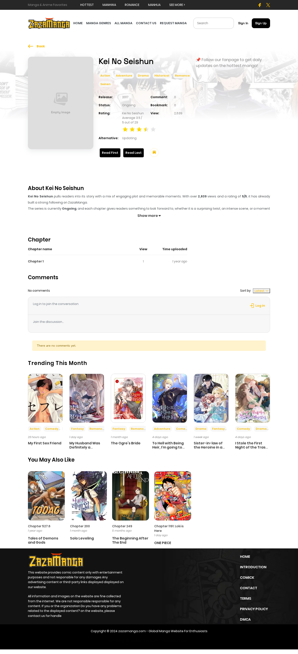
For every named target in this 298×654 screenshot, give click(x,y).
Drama (143, 76)
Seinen (105, 84)
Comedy (51, 429)
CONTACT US (146, 23)
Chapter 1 (36, 261)
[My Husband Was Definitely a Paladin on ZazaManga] (87, 398)
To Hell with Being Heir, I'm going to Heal (168, 447)
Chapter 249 (122, 526)
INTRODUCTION (253, 567)
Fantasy (77, 429)
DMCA (245, 619)
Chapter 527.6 (39, 526)
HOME (78, 23)
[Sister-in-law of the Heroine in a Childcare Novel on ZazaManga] (211, 398)
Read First (110, 153)
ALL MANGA (123, 23)
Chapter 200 (80, 526)
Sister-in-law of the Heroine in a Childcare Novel (208, 447)
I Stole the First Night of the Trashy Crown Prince (252, 447)
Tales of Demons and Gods (43, 540)
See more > (177, 5)
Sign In (243, 23)
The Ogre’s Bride (125, 443)
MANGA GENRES (98, 23)
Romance (182, 76)
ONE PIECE (162, 542)
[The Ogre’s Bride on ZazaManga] (128, 398)
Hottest (87, 5)
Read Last (133, 153)
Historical (161, 76)
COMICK (247, 577)
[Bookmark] (154, 152)
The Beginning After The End (130, 540)
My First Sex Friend (44, 443)
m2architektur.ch (174, 640)
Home (245, 556)
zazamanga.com (132, 631)
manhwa (109, 5)
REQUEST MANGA (173, 23)
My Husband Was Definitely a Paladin (84, 447)
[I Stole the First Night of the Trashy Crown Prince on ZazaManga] (252, 398)
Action (105, 76)
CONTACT (248, 588)
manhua (154, 5)
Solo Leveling (82, 538)
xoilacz (136, 640)
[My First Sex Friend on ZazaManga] (45, 398)
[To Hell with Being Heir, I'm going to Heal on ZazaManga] (169, 398)
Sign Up (261, 23)
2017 (125, 97)
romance (132, 5)
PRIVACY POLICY (254, 608)
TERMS (245, 598)
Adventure (124, 76)
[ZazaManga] (49, 23)
